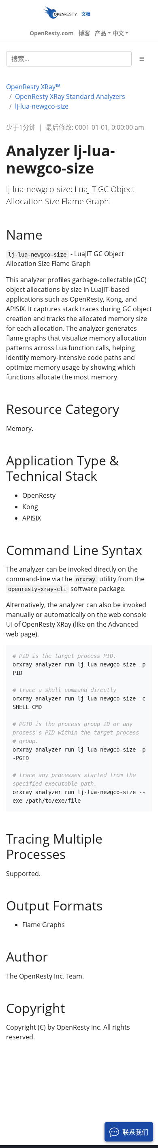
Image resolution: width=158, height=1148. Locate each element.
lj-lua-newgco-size (41, 106)
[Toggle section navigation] (141, 58)
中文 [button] (118, 33)
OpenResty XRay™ (33, 86)
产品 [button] (100, 33)
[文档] (60, 12)
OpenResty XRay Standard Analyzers (70, 96)
